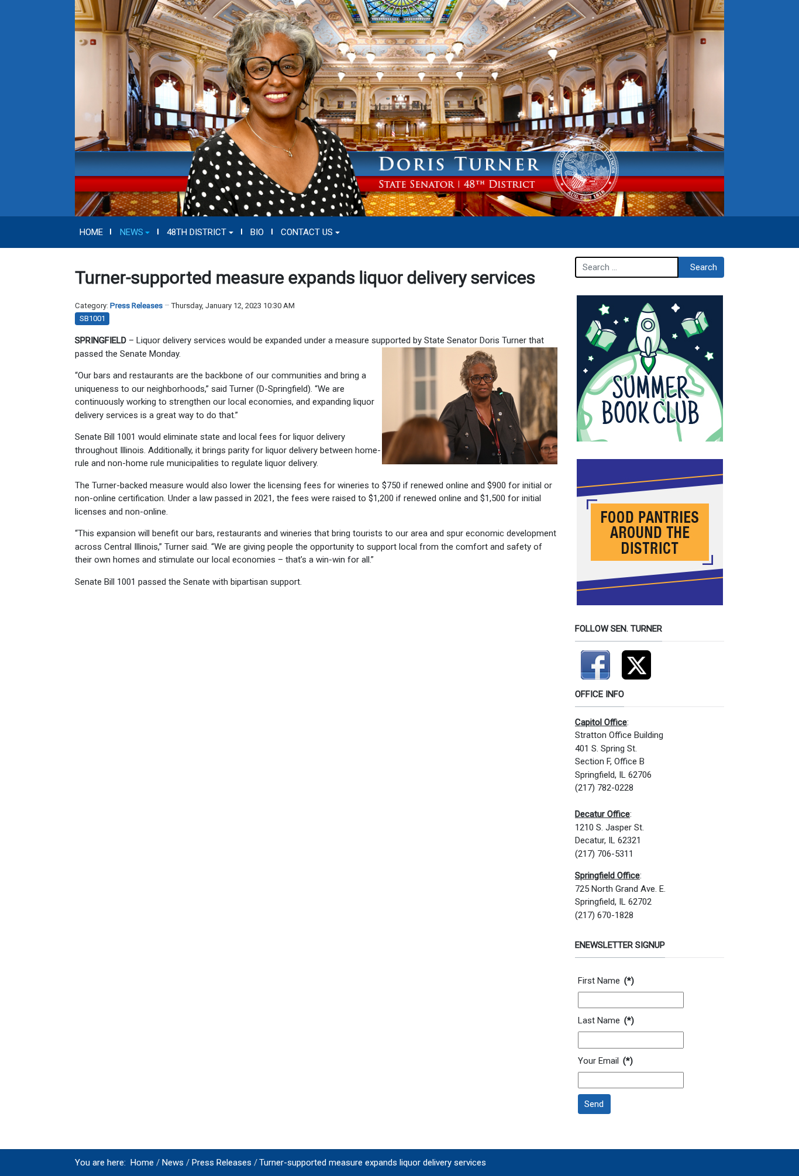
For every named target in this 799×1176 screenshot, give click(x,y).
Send (594, 1104)
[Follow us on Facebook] (595, 659)
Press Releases (136, 305)
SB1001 (92, 318)
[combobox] (627, 267)
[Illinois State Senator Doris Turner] (399, 107)
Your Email (605, 1061)
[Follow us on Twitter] (636, 659)
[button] (134, 232)
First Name (606, 980)
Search (703, 267)
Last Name (606, 1020)
